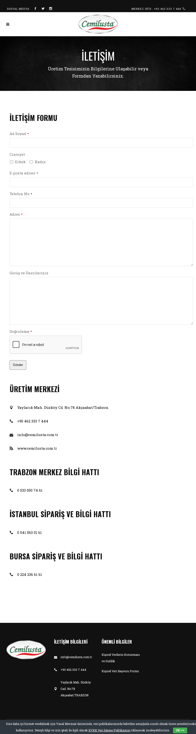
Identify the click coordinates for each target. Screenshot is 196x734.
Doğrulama (21, 331)
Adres (16, 214)
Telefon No (21, 193)
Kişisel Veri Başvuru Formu (120, 671)
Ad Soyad (19, 133)
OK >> (180, 730)
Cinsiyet (17, 154)
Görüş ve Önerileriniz (29, 273)
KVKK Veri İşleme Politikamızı (109, 730)
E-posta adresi (24, 173)
